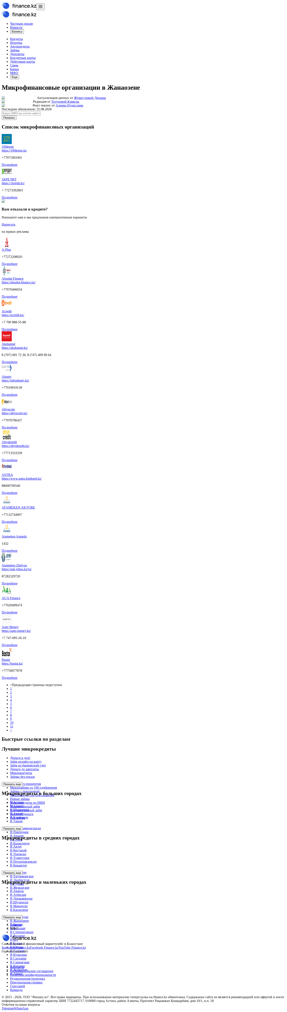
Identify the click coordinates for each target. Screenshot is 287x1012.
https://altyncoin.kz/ (15, 413)
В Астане (17, 802)
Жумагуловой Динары (90, 98)
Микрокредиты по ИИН (27, 802)
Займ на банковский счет (28, 765)
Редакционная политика (27, 978)
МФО (14, 73)
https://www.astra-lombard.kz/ (22, 478)
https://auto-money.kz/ (16, 631)
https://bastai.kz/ (12, 663)
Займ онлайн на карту (26, 761)
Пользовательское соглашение (31, 971)
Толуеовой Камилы (65, 101)
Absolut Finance (13, 278)
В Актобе (17, 813)
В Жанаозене (19, 920)
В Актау (16, 846)
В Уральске (18, 854)
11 (11, 726)
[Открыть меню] (40, 6)
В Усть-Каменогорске (25, 828)
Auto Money (10, 627)
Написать (8, 224)
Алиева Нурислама (69, 105)
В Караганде (19, 817)
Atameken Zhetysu (14, 565)
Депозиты (17, 54)
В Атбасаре (18, 894)
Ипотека (16, 42)
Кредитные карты (23, 58)
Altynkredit (9, 442)
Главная (15, 924)
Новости (16, 27)
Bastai (6, 659)
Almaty (7, 376)
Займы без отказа (22, 776)
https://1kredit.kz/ (13, 183)
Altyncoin (8, 409)
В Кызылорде (20, 843)
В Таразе (16, 821)
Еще (14, 77)
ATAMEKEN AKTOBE (18, 507)
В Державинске (21, 898)
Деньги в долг (20, 758)
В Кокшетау (18, 865)
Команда (16, 990)
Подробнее (9, 164)
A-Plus (6, 249)
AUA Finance (11, 598)
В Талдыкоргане (22, 876)
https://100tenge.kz (14, 150)
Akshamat (8, 344)
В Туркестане (19, 858)
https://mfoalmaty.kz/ (15, 380)
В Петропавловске (23, 861)
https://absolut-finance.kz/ (19, 282)
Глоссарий (17, 986)
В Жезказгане (19, 887)
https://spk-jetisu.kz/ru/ (17, 569)
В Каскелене (19, 910)
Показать (9, 117)
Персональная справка (26, 982)
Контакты (17, 967)
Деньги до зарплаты (24, 769)
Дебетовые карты (22, 61)
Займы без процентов (25, 784)
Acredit (7, 311)
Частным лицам (21, 23)
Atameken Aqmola (14, 536)
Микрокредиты (21, 773)
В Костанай (18, 850)
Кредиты (16, 39)
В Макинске (19, 906)
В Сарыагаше (19, 962)
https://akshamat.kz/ (15, 347)
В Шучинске (19, 902)
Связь (14, 65)
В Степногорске (21, 932)
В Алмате (17, 806)
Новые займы (20, 799)
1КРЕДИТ (9, 179)
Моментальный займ (25, 806)
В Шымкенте (19, 810)
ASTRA (7, 475)
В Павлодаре (19, 832)
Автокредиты (20, 46)
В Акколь (17, 891)
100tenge (8, 146)
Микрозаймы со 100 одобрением (33, 787)
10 (11, 722)
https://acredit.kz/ (13, 315)
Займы (15, 50)
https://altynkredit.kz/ (15, 446)
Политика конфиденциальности (33, 975)
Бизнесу (17, 31)
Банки (14, 69)
